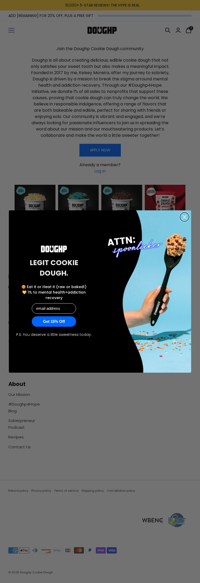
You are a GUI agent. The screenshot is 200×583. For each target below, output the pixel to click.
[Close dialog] (184, 217)
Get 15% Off (54, 321)
